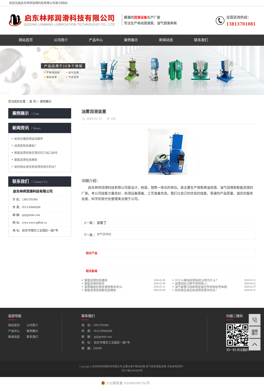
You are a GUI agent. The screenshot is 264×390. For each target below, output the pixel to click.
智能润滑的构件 (94, 283)
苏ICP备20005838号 (132, 370)
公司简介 (61, 40)
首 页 (32, 101)
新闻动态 (166, 40)
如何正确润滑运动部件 (28, 138)
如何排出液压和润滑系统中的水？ (36, 166)
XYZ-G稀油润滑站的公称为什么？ (197, 280)
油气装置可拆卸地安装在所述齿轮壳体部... (202, 286)
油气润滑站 (104, 234)
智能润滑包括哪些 (25, 159)
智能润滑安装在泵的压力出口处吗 (36, 152)
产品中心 (96, 40)
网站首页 (26, 40)
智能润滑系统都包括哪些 (100, 290)
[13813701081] (254, 320)
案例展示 (131, 40)
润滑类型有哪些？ (25, 145)
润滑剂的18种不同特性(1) (191, 283)
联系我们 (201, 40)
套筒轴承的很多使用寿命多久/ (103, 286)
